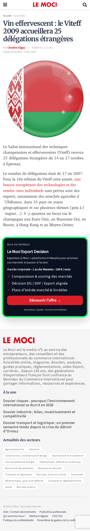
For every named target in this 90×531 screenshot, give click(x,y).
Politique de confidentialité (18, 520)
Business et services (50, 468)
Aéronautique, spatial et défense (24, 480)
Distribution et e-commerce (68, 455)
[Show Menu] (5, 4)
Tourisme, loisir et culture (51, 474)
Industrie (34, 449)
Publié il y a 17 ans (42, 47)
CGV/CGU (57, 516)
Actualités (19, 15)
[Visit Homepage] (45, 4)
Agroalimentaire (14, 449)
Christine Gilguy (16, 47)
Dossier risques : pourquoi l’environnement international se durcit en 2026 (39, 402)
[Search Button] (85, 4)
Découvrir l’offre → (45, 300)
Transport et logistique (18, 474)
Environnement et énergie (20, 461)
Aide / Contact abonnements (19, 512)
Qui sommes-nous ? (14, 516)
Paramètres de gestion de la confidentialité (61, 520)
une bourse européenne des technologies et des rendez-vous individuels (42, 185)
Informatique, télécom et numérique (60, 461)
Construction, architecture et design (26, 455)
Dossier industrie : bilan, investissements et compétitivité (39, 413)
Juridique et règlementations (64, 480)
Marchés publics (26, 487)
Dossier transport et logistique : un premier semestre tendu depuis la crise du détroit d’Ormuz (39, 426)
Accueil (7, 15)
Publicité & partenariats (53, 512)
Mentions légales (39, 516)
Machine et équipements (19, 468)
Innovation (77, 474)
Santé (8, 487)
